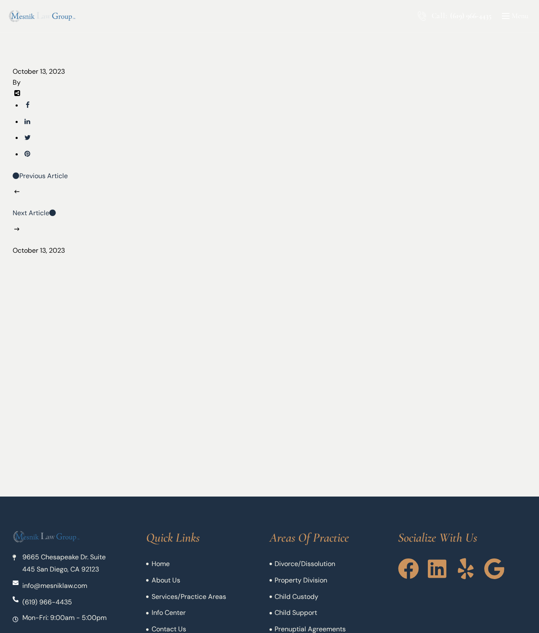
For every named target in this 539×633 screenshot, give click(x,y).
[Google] (494, 568)
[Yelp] (465, 568)
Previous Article (43, 175)
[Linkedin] (437, 568)
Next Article (31, 212)
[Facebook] (408, 568)
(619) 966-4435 (470, 15)
